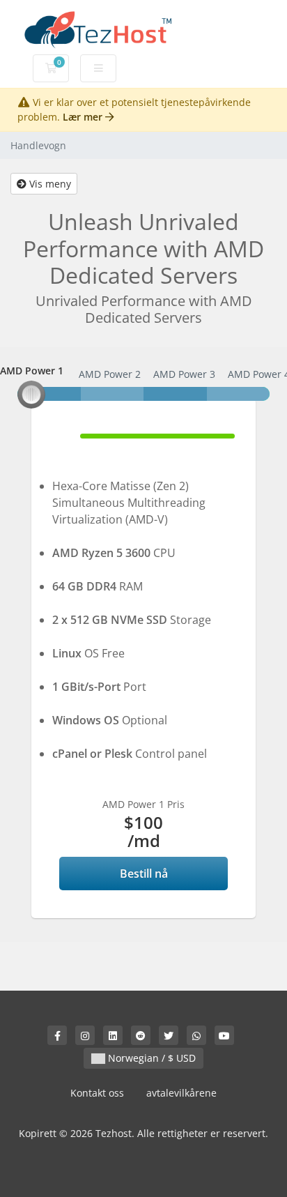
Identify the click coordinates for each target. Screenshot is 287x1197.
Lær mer (84, 116)
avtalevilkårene (181, 1092)
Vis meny (48, 183)
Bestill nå (144, 873)
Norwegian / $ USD (150, 1058)
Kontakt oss (97, 1092)
